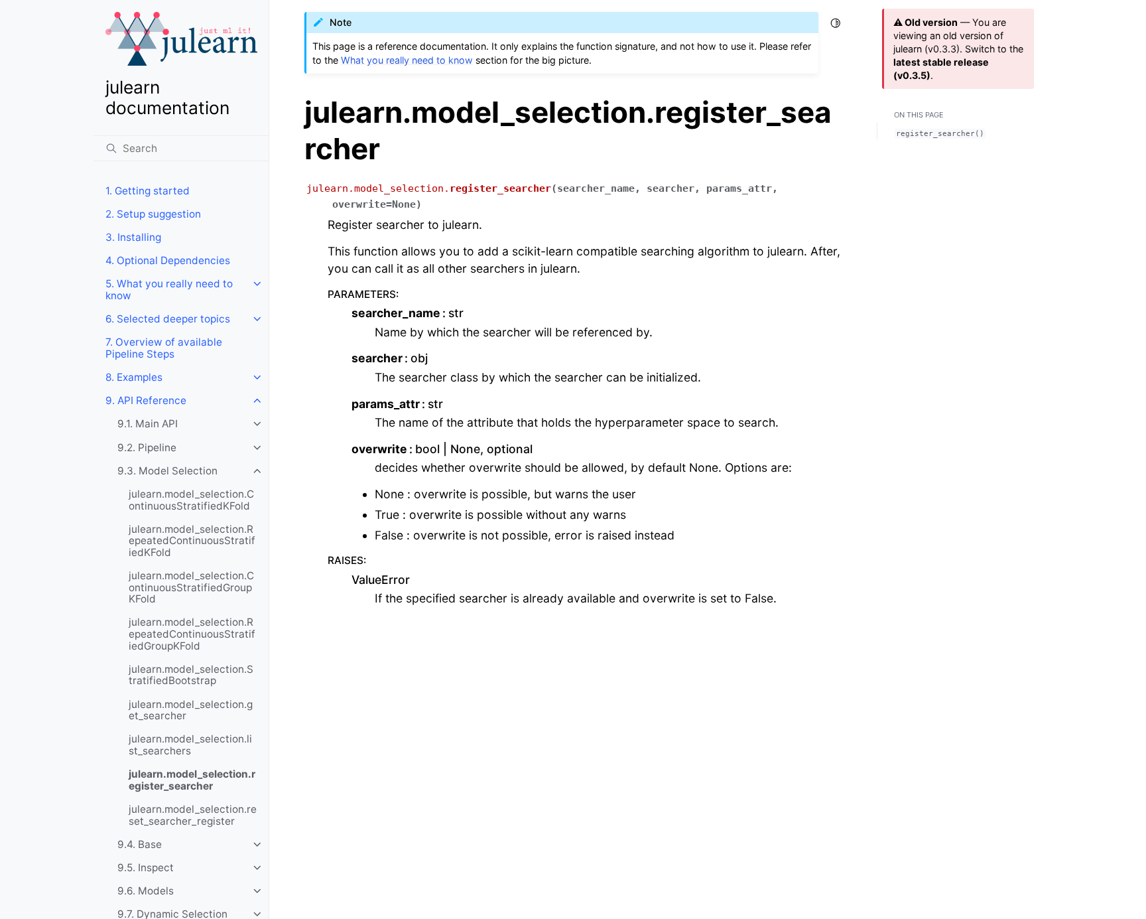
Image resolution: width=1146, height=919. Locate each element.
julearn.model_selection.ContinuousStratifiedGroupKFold (191, 587)
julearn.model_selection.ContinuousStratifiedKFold (191, 500)
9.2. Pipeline (146, 447)
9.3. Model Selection (167, 470)
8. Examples (133, 377)
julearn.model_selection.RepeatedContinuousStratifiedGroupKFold (192, 634)
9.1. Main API (147, 423)
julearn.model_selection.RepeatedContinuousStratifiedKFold (192, 541)
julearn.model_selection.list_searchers (190, 745)
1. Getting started (147, 190)
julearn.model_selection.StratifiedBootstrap (191, 675)
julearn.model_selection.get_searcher (191, 710)
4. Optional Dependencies (167, 260)
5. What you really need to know (169, 289)
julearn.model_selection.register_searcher (192, 780)
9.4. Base (139, 844)
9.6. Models (145, 890)
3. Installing (133, 237)
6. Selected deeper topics (167, 319)
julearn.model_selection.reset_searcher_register (193, 815)
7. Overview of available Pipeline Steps (163, 348)
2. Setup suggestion (153, 214)
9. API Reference (145, 400)
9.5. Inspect (145, 867)
